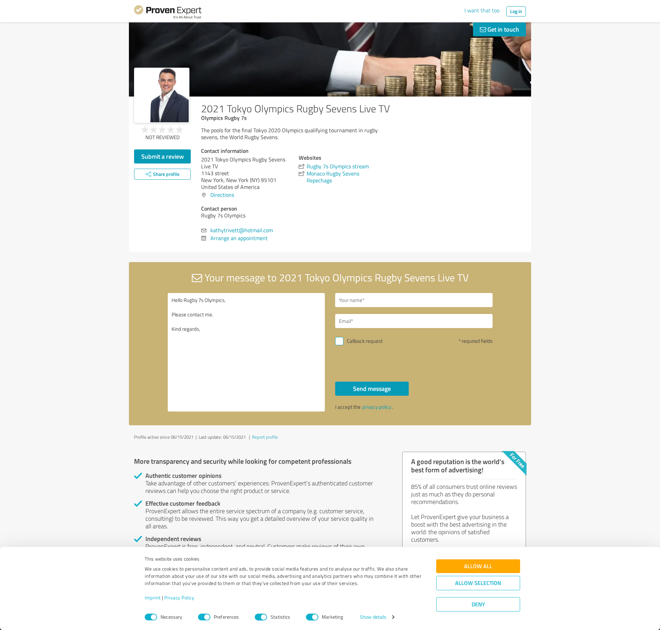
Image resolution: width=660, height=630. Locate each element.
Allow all (478, 566)
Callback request (365, 341)
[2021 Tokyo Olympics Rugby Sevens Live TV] (162, 95)
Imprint (153, 598)
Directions (222, 195)
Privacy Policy (179, 598)
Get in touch (502, 29)
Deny (478, 604)
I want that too (481, 10)
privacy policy (376, 406)
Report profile (265, 437)
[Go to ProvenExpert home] (167, 13)
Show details (373, 617)
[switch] (204, 617)
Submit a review (162, 156)
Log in (516, 11)
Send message (372, 388)
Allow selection (478, 583)
